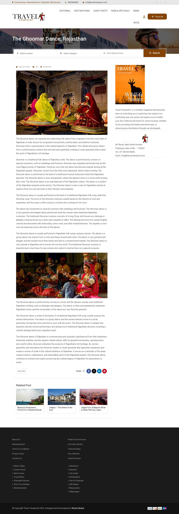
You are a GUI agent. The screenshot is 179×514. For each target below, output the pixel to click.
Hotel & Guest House (77, 439)
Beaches (73, 469)
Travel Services (74, 458)
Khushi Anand (78, 508)
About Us (16, 439)
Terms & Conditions (20, 449)
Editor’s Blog (19, 466)
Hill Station (74, 484)
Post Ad (159, 16)
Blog (136, 22)
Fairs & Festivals (120, 10)
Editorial (65, 10)
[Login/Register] (144, 16)
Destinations (82, 10)
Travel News (19, 477)
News (136, 10)
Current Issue (20, 2)
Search (156, 53)
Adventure (73, 466)
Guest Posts (100, 10)
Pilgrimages (74, 491)
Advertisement (33, 2)
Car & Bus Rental (75, 444)
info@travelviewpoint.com (96, 2)
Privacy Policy (18, 453)
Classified (45, 2)
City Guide (73, 473)
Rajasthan (47, 67)
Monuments (74, 488)
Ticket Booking (74, 449)
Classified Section (21, 480)
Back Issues (19, 473)
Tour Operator (74, 453)
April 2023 (21, 371)
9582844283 (73, 2)
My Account (56, 2)
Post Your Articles (22, 484)
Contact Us (17, 458)
